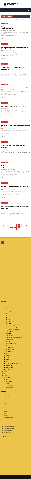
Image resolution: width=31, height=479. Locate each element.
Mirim (7, 361)
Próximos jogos (9, 385)
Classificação (9, 381)
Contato (8, 313)
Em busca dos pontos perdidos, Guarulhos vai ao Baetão (14, 187)
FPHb (5, 306)
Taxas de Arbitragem (10, 321)
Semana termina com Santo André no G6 (14, 88)
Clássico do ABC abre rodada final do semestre (13, 146)
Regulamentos (9, 365)
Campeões (8, 369)
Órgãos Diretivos (9, 308)
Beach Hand (6, 399)
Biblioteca (8, 341)
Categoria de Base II (8, 430)
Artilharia (8, 383)
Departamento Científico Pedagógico (14, 337)
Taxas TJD (8, 319)
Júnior (7, 353)
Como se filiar (9, 311)
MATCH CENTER (7, 377)
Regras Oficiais (9, 367)
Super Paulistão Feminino (9, 428)
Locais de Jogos (9, 347)
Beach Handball (9, 339)
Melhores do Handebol (9, 417)
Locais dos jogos (9, 387)
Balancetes (8, 315)
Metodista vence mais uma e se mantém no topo (15, 166)
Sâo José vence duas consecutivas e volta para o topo (15, 207)
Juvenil (7, 355)
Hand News (6, 401)
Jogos (7, 379)
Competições (6, 345)
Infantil (7, 359)
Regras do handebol (8, 443)
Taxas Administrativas (11, 317)
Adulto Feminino (5, 23)
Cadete (7, 357)
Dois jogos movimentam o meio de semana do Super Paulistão (15, 27)
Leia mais (3, 38)
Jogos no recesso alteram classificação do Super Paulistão (14, 48)
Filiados (7, 309)
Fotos (5, 373)
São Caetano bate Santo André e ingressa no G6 (15, 126)
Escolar (5, 415)
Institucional (6, 403)
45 (15, 228)
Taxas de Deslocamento (11, 323)
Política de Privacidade (11, 343)
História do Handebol (8, 441)
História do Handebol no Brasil (10, 444)
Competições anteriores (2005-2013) (14, 363)
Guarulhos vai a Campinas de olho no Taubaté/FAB (13, 68)
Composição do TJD (13, 327)
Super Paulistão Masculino (9, 426)
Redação (3, 30)
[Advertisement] (12, 272)
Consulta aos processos (14, 329)
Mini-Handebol (9, 331)
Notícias (5, 371)
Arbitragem (8, 333)
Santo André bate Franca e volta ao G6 (13, 106)
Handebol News (9, 335)
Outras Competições (8, 432)
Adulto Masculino (10, 349)
